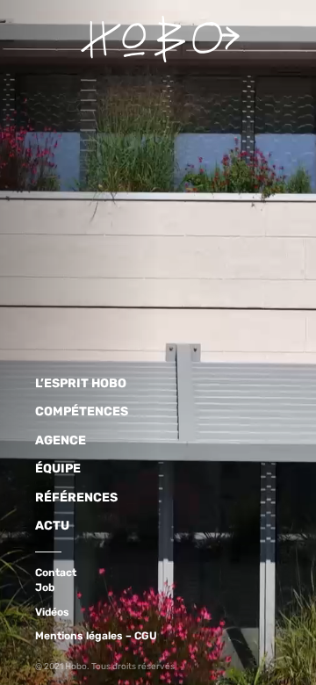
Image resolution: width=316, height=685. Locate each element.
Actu (52, 525)
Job (44, 587)
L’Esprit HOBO (80, 383)
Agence (60, 440)
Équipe (58, 468)
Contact (55, 572)
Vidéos (52, 612)
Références (76, 497)
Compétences (81, 411)
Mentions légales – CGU (96, 636)
